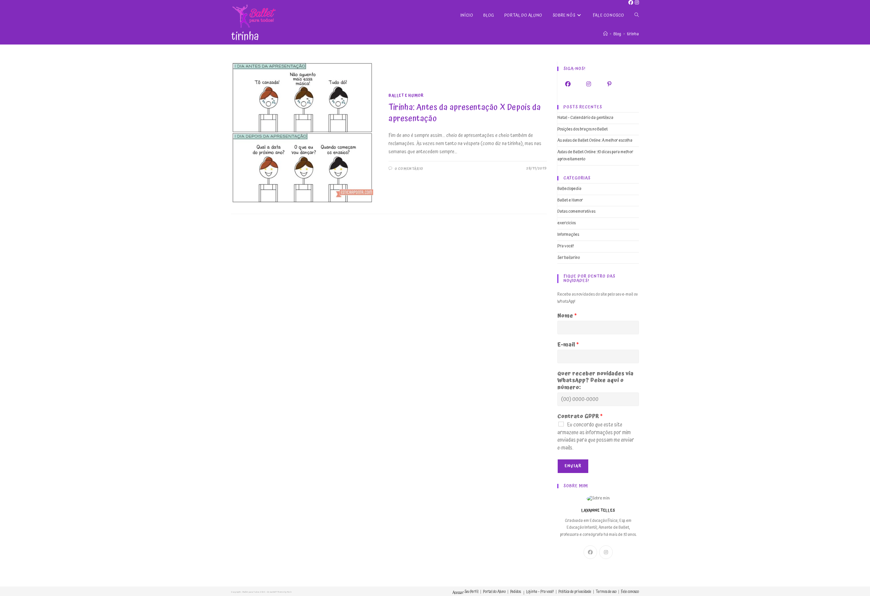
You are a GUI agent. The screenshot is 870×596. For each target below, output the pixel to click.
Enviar (572, 466)
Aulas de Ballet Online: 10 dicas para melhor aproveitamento (595, 155)
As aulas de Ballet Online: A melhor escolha (594, 140)
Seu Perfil (471, 592)
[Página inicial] (605, 34)
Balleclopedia (569, 188)
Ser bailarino (568, 257)
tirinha (633, 34)
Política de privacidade (574, 592)
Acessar (458, 593)
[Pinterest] (609, 84)
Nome (567, 315)
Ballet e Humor (405, 95)
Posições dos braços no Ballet (582, 129)
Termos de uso (606, 592)
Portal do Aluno (494, 592)
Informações (568, 234)
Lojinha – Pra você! (540, 592)
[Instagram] (588, 84)
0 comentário (409, 169)
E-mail (568, 344)
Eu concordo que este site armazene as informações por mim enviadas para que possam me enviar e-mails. (595, 436)
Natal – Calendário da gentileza (585, 117)
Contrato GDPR (580, 416)
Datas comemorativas (576, 211)
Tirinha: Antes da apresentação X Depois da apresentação (464, 113)
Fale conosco (630, 592)
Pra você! (565, 246)
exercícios (566, 223)
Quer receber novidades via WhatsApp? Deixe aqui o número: (595, 380)
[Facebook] (567, 84)
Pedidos (515, 592)
